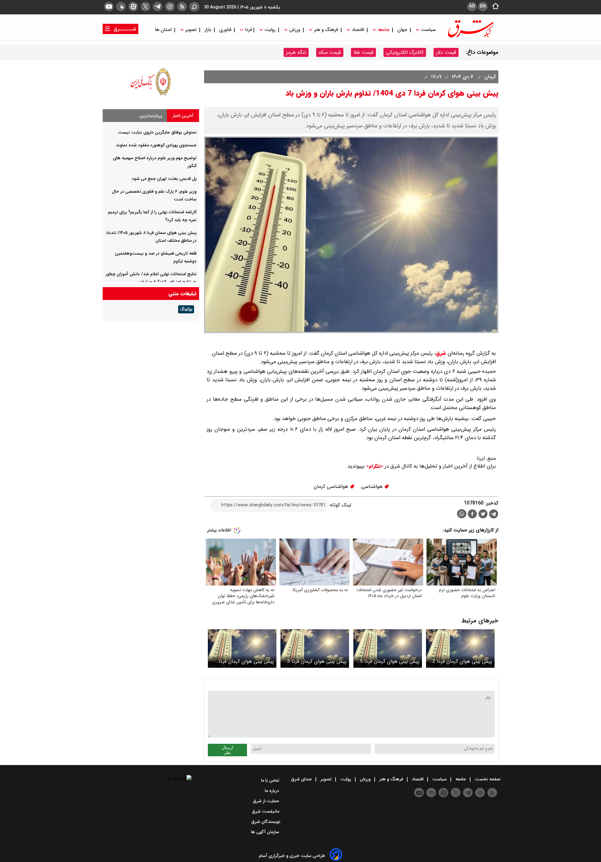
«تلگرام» (374, 466)
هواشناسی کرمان (332, 486)
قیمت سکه (330, 52)
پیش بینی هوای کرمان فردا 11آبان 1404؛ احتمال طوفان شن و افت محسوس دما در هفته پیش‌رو (245, 661)
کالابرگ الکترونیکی (405, 52)
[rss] (182, 6)
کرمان (489, 77)
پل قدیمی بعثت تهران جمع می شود (164, 178)
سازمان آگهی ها (265, 832)
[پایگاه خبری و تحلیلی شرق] (470, 37)
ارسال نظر (227, 750)
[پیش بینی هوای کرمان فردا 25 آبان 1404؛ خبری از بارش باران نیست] (387, 648)
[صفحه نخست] (493, 6)
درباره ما (272, 790)
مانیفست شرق (266, 811)
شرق (441, 353)
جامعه (384, 29)
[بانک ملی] (151, 95)
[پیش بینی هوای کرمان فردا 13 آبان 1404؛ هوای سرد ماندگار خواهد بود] (314, 648)
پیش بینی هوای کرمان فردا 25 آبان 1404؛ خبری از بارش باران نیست (388, 661)
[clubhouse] (121, 6)
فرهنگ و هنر (326, 29)
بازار (208, 29)
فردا (248, 29)
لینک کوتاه (339, 505)
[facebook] (472, 514)
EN (483, 6)
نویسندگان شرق (265, 821)
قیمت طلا (363, 52)
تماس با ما (270, 780)
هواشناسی (372, 486)
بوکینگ (186, 309)
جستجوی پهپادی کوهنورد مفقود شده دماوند (156, 145)
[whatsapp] (461, 513)
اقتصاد (358, 29)
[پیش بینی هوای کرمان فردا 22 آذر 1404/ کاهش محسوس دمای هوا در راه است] (460, 648)
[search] (194, 7)
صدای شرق (302, 779)
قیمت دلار (446, 52)
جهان (402, 29)
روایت (270, 29)
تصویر (191, 29)
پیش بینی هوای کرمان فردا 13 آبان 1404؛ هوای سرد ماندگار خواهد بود (315, 661)
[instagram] (170, 6)
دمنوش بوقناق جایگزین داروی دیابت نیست (157, 132)
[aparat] (133, 6)
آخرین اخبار (182, 115)
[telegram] (157, 6)
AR (472, 6)
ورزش (294, 29)
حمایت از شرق (266, 801)
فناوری (225, 29)
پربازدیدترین (151, 115)
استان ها (164, 29)
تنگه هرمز (296, 52)
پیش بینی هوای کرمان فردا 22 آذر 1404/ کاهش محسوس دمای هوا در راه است (461, 661)
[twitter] (145, 6)
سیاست (428, 29)
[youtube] (109, 6)
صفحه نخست (487, 779)
